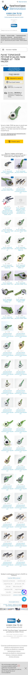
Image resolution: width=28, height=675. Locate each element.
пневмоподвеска (17, 592)
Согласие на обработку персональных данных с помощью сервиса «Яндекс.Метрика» (14, 655)
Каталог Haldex (10, 35)
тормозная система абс (9, 581)
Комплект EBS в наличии (14, 578)
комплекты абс (21, 581)
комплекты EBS (8, 589)
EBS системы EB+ (17, 586)
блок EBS (8, 592)
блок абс (8, 586)
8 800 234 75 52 (14, 13)
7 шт (25, 159)
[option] (14, 112)
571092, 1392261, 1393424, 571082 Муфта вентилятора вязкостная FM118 (14, 605)
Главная (3, 35)
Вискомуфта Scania (14, 602)
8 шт (12, 159)
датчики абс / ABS (19, 583)
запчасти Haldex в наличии (20, 595)
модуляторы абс (8, 583)
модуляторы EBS (19, 589)
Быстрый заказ (14, 82)
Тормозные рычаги (6, 595)
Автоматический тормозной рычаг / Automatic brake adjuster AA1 (13, 134)
